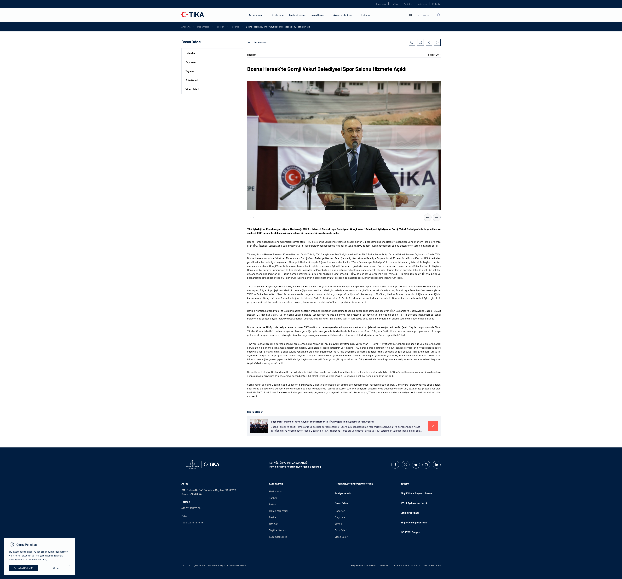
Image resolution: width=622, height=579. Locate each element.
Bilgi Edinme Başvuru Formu (416, 493)
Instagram (422, 4)
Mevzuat (273, 523)
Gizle (56, 568)
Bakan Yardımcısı (278, 510)
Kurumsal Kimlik (278, 536)
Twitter (394, 4)
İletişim (365, 14)
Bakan (272, 504)
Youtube (407, 4)
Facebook (381, 4)
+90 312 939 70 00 (191, 508)
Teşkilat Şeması (277, 530)
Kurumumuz (255, 14)
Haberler (220, 26)
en (417, 15)
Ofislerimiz (278, 14)
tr (410, 15)
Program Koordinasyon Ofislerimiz (354, 483)
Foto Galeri (191, 80)
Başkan (273, 517)
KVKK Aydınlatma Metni (414, 502)
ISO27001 (385, 565)
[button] (428, 217)
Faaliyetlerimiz (297, 14)
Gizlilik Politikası (410, 512)
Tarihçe (273, 497)
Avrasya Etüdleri (342, 14)
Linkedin (436, 4)
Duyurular (190, 62)
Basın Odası (317, 14)
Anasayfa (185, 26)
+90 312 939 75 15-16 (192, 522)
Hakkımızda (275, 491)
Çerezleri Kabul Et (23, 568)
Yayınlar (339, 523)
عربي (426, 15)
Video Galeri (192, 89)
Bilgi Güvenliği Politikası (414, 522)
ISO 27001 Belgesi (410, 532)
